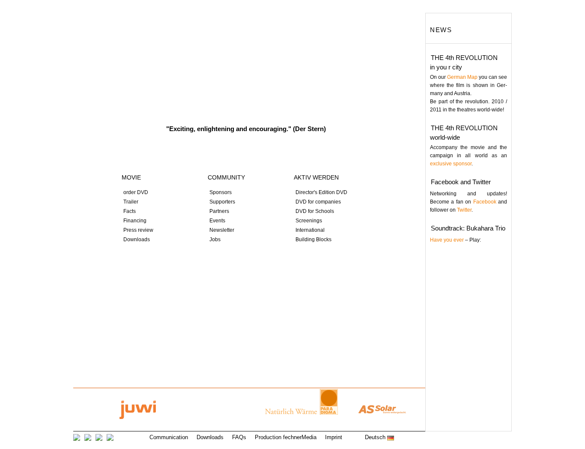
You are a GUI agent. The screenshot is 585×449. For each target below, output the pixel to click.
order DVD (135, 192)
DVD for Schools (314, 211)
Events (217, 221)
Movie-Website (245, 66)
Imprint (333, 437)
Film (150, 154)
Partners (219, 211)
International (310, 230)
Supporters (222, 202)
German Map (462, 77)
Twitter (464, 210)
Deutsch (376, 437)
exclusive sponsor (451, 164)
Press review (138, 230)
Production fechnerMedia (285, 437)
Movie (131, 177)
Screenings (308, 221)
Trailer (130, 202)
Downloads (136, 239)
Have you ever (447, 240)
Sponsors (220, 192)
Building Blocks (313, 239)
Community (237, 154)
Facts (129, 211)
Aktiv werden (323, 154)
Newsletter (221, 230)
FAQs (239, 437)
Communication (168, 437)
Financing (134, 221)
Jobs (215, 239)
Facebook (484, 202)
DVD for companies (318, 202)
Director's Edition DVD (321, 192)
